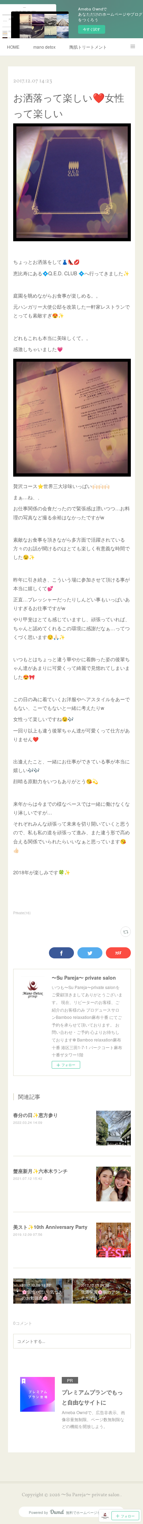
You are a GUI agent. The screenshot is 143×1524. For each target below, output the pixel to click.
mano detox (44, 47)
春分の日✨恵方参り (35, 1114)
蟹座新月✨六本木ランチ (40, 1170)
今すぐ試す (91, 29)
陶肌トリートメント (88, 47)
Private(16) (22, 912)
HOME (13, 47)
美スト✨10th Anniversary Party (50, 1226)
